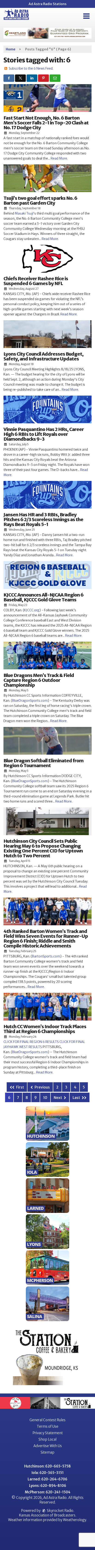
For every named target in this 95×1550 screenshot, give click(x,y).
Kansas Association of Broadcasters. (47, 1515)
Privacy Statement (48, 1433)
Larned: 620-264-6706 (47, 1479)
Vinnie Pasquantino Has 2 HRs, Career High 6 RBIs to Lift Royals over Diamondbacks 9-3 (43, 434)
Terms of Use (47, 1426)
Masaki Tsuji (24, 213)
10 (45, 1097)
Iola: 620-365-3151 (48, 1472)
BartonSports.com (46, 956)
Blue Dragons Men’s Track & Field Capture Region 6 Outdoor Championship (38, 680)
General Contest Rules (47, 1420)
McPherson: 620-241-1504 (47, 1492)
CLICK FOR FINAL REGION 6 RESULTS (31, 1042)
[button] (86, 16)
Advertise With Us (47, 1446)
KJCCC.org (31, 610)
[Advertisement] (47, 33)
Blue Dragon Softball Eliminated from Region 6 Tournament (43, 763)
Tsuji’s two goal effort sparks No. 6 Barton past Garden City (40, 200)
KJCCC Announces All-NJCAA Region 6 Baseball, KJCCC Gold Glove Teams (43, 597)
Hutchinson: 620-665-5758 (47, 1466)
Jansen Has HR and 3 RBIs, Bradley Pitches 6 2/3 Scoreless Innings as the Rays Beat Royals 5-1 (43, 519)
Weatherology (74, 1520)
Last (77, 1097)
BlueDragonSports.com (30, 700)
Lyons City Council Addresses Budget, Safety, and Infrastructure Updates (43, 356)
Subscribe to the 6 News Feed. (31, 68)
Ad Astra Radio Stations (47, 4)
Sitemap (47, 1452)
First (19, 1087)
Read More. (59, 158)
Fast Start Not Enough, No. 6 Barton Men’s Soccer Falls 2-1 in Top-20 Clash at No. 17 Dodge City (46, 122)
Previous (42, 1087)
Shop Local (47, 1439)
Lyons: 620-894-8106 (47, 1485)
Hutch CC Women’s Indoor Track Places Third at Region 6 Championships (44, 1029)
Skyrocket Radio (59, 1510)
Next (58, 1097)
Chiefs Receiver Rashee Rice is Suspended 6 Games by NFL (35, 281)
